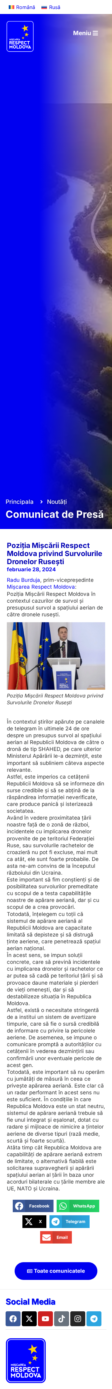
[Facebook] (13, 1318)
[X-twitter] (29, 1318)
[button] (33, 1206)
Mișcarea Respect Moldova (41, 587)
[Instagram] (77, 1318)
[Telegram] (93, 1318)
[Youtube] (45, 1318)
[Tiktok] (61, 1318)
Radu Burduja (23, 580)
